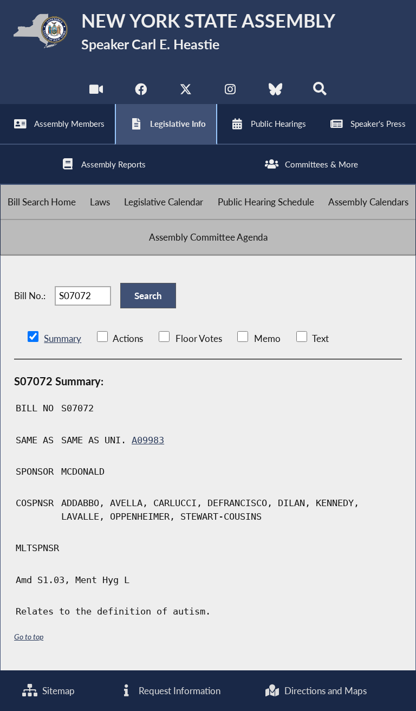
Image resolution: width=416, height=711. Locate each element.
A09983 (148, 440)
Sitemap (57, 690)
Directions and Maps (324, 690)
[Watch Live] (96, 92)
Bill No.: (30, 295)
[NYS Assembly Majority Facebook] (140, 92)
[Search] (320, 92)
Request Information (178, 690)
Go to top (28, 636)
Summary (62, 338)
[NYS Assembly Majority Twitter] (185, 92)
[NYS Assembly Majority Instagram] (230, 92)
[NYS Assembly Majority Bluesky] (275, 92)
